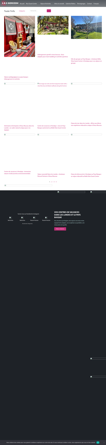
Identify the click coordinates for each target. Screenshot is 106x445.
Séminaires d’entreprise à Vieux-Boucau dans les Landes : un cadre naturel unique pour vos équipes (19, 128)
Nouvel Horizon (34, 220)
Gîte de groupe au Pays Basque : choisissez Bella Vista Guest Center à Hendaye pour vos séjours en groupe (86, 61)
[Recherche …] (37, 10)
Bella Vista (10, 220)
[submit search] (49, 10)
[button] (32, 3)
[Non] (104, 442)
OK (98, 442)
